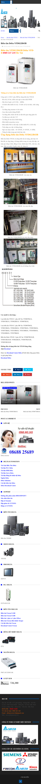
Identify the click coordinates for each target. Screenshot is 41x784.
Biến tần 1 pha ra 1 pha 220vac (11, 618)
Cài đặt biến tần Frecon (8, 623)
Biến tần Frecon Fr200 (8, 616)
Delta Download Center (8, 485)
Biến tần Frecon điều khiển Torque (12, 621)
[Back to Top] (20, 781)
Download (7, 349)
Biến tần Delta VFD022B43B (27, 37)
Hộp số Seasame (6, 501)
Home (3, 31)
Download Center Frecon (9, 626)
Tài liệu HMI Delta (7, 470)
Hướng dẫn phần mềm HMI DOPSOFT (13, 496)
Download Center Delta (14, 353)
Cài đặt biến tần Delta (8, 483)
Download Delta (6, 358)
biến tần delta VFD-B (12, 37)
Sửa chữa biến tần (6, 498)
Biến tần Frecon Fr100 (8, 613)
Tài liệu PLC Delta (7, 468)
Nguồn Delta (5, 478)
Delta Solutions (6, 480)
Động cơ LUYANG (7, 506)
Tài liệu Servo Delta (7, 473)
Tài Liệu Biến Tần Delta (8, 465)
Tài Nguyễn (25, 777)
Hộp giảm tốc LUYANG (8, 503)
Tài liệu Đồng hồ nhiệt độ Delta (11, 475)
